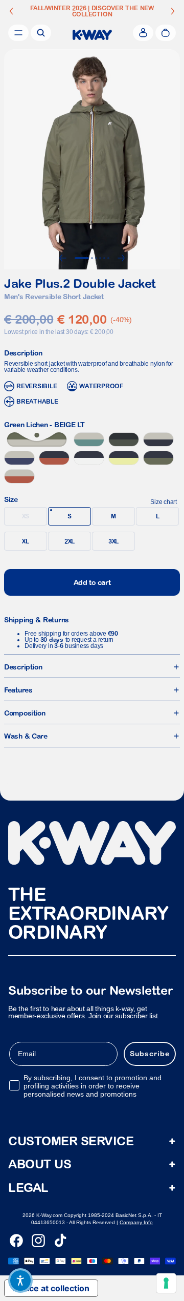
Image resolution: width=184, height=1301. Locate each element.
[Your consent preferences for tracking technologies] (166, 1283)
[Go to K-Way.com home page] (92, 35)
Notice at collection (51, 1288)
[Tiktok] (60, 1240)
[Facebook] (16, 1240)
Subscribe (150, 1053)
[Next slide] (173, 11)
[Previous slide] (11, 11)
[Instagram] (38, 1240)
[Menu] (18, 33)
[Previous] (63, 258)
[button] (20, 1280)
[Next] (121, 258)
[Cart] (165, 33)
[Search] (41, 33)
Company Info (136, 1222)
